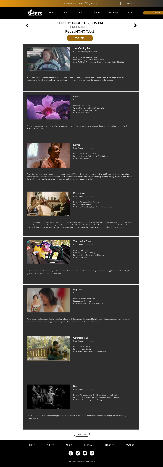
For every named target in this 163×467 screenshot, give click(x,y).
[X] (92, 453)
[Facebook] (70, 453)
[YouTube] (85, 453)
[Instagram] (78, 453)
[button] (65, 12)
